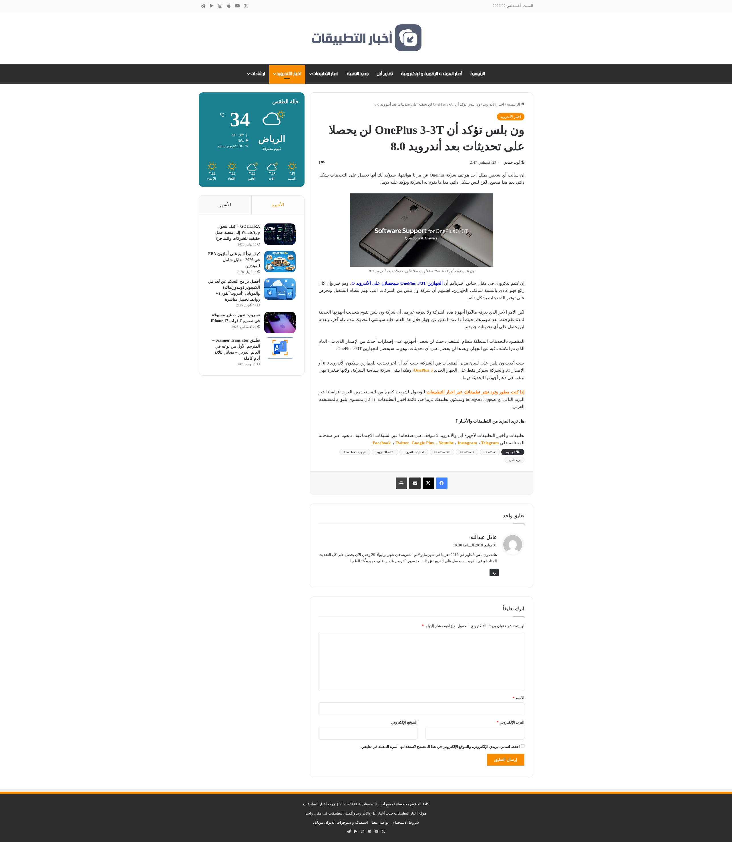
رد (494, 572)
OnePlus (489, 452)
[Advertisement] (251, 471)
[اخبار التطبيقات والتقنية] (366, 38)
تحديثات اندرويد (414, 452)
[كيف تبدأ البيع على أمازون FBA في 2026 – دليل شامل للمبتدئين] (280, 261)
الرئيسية (477, 74)
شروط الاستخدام (406, 822)
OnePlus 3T (442, 452)
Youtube (446, 443)
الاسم (518, 698)
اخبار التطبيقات (325, 74)
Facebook (382, 443)
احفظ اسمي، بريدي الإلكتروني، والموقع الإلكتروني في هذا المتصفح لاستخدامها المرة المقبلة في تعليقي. (440, 746)
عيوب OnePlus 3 (355, 452)
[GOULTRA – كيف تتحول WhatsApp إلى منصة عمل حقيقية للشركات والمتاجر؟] (280, 234)
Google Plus (423, 443)
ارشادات (257, 74)
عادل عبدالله (483, 537)
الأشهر (225, 205)
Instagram (468, 443)
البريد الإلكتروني (510, 722)
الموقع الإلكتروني (404, 722)
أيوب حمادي (512, 163)
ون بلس (514, 459)
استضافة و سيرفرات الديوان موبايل (340, 822)
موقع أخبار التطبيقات (319, 804)
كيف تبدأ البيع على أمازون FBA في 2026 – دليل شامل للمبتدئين (234, 260)
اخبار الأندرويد (289, 74)
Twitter (402, 443)
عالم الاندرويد (384, 452)
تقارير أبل (385, 74)
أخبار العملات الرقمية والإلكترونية (431, 74)
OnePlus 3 (467, 452)
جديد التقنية (358, 74)
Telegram (490, 443)
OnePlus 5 (423, 370)
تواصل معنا (380, 822)
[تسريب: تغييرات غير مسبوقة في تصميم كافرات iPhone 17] (280, 322)
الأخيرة (278, 205)
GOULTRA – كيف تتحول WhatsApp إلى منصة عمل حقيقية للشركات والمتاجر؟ (237, 232)
